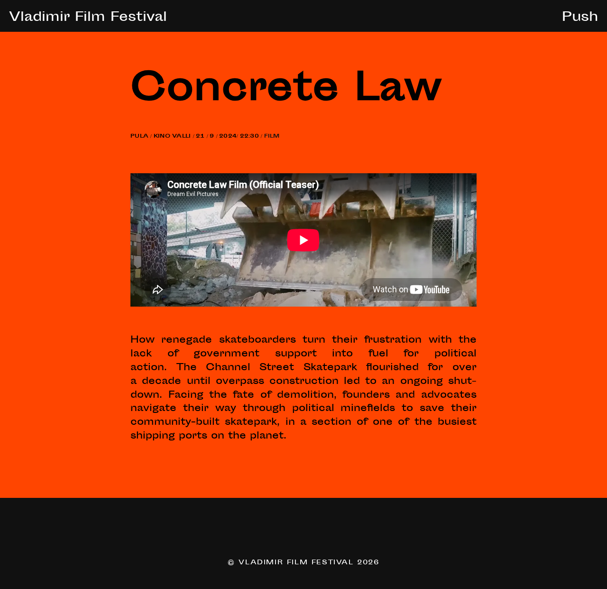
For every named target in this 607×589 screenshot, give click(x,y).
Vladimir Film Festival (88, 18)
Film (272, 136)
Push (580, 18)
